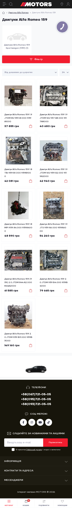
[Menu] (4, 4)
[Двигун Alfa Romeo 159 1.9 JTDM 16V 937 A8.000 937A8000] (54, 96)
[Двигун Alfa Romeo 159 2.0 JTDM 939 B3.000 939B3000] (18, 315)
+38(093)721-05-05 (36, 404)
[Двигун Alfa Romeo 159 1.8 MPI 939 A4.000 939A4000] (18, 205)
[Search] (11, 4)
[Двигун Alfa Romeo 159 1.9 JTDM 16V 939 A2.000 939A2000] (54, 151)
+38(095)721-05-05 (36, 399)
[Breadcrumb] (3, 12)
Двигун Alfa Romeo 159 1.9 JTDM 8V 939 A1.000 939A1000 (18, 118)
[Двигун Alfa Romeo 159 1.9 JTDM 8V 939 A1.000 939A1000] (18, 96)
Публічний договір (34, 449)
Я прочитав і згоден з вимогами (38, 449)
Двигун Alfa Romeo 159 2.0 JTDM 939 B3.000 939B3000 (18, 337)
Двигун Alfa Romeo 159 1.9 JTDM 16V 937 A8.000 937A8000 (53, 118)
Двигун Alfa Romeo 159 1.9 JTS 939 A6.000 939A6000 (53, 227)
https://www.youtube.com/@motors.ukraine (40, 422)
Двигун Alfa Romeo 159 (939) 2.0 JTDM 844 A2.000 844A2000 (18, 282)
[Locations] (62, 4)
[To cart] (29, 126)
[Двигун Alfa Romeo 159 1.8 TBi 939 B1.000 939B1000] (18, 151)
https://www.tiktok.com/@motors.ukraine (48, 422)
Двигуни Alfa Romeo (18, 12)
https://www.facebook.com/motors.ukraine (23, 422)
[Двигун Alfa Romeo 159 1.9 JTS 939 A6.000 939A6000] (54, 205)
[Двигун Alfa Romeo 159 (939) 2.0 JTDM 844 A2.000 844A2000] (18, 260)
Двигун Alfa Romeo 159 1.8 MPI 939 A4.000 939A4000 (18, 227)
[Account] (68, 4)
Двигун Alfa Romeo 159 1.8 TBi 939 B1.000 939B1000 (18, 173)
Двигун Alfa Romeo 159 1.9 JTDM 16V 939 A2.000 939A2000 (53, 173)
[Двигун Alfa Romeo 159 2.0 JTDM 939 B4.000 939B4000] (54, 260)
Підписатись (55, 442)
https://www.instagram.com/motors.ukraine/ (31, 422)
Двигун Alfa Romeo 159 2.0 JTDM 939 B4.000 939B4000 (54, 282)
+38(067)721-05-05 (36, 394)
